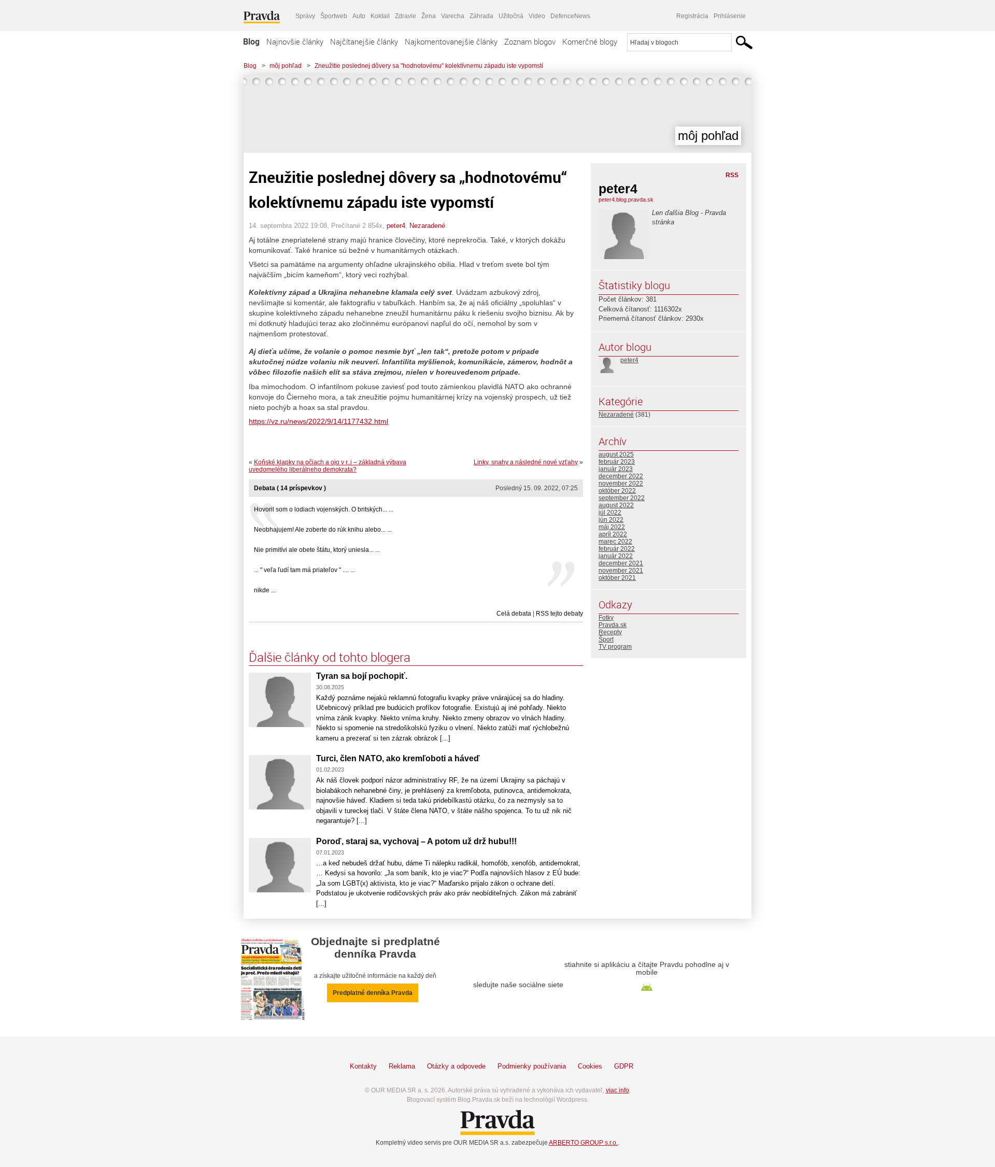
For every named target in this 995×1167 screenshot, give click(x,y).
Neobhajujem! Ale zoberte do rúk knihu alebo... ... (323, 529)
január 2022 (616, 556)
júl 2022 (610, 512)
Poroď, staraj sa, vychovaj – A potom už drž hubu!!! (416, 841)
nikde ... (265, 590)
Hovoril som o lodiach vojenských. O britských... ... (323, 509)
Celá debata (513, 613)
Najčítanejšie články (364, 41)
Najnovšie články (294, 41)
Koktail (380, 16)
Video (537, 16)
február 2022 (617, 548)
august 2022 (616, 505)
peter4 (396, 226)
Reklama (402, 1066)
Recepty (610, 632)
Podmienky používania (531, 1066)
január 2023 (616, 469)
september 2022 (622, 498)
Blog (251, 41)
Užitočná (511, 16)
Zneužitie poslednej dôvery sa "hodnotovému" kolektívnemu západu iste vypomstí (429, 65)
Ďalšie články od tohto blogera (329, 657)
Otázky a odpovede (456, 1066)
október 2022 (617, 490)
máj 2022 (612, 527)
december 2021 (621, 563)
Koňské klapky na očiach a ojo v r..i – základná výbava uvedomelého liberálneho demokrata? (327, 466)
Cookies (590, 1066)
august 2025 (616, 454)
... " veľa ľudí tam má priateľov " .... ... (304, 570)
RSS (732, 175)
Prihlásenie (730, 16)
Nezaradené (427, 226)
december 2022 (621, 476)
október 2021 (617, 577)
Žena (428, 16)
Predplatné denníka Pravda (373, 993)
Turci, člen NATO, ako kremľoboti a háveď (398, 758)
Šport (606, 639)
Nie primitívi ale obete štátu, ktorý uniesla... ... (317, 549)
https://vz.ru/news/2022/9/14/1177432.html (318, 421)
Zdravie (405, 16)
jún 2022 (611, 519)
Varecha (452, 16)
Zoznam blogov (530, 41)
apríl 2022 (613, 534)
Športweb (333, 16)
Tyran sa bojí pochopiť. (361, 676)
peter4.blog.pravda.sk (626, 199)
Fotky (606, 617)
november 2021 (621, 570)
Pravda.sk (613, 625)
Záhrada (481, 16)
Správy (305, 16)
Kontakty (363, 1066)
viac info (617, 1090)
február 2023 (617, 461)
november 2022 (621, 483)
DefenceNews (570, 16)
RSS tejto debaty (559, 613)
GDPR (623, 1066)
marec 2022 (615, 541)
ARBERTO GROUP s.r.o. (583, 1142)
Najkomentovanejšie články (451, 41)
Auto (358, 16)
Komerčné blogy (589, 41)
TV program (615, 646)
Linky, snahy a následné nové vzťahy (526, 462)
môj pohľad (285, 65)
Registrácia (692, 16)
